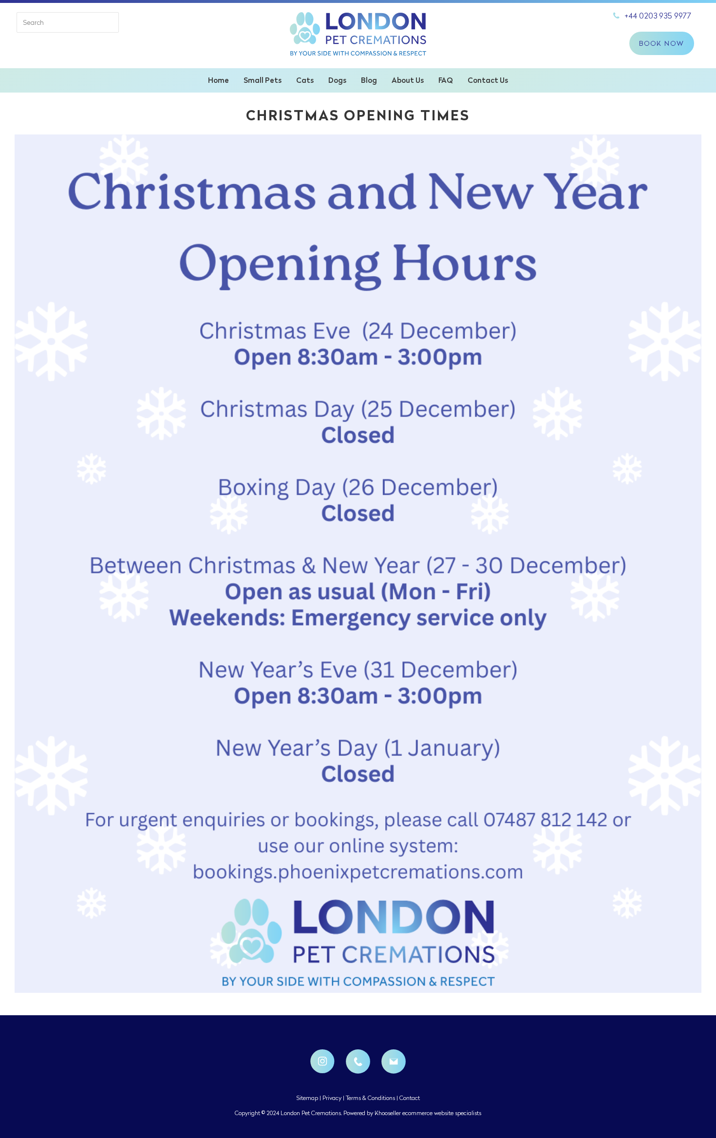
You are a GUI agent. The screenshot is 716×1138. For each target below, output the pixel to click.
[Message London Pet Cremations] (393, 1061)
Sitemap (307, 1097)
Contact (409, 1097)
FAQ (445, 80)
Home (218, 80)
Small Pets (263, 80)
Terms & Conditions (370, 1097)
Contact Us (488, 80)
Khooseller (388, 1113)
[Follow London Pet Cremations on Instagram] (322, 1061)
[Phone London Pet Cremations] (358, 1061)
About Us (408, 80)
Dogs (337, 80)
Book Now (661, 43)
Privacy (331, 1097)
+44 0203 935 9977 (658, 15)
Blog (369, 80)
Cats (305, 80)
